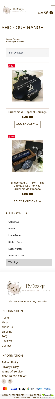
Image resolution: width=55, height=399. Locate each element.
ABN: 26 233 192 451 (15, 376)
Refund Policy (10, 362)
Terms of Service (12, 371)
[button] (48, 396)
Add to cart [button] (25, 124)
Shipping (7, 331)
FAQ (4, 336)
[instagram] (10, 381)
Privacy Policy (10, 366)
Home (8, 39)
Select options (25, 201)
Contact (6, 345)
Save (13, 66)
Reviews (7, 340)
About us (7, 327)
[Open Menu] (53, 5)
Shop (5, 322)
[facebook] (4, 381)
